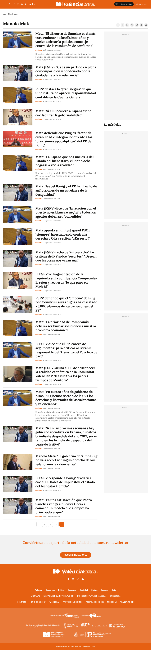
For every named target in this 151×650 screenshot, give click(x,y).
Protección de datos (72, 602)
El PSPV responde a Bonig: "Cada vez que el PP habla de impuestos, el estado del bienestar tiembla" (65, 482)
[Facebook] (118, 25)
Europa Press (47, 79)
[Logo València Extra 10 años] (75, 574)
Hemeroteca (114, 596)
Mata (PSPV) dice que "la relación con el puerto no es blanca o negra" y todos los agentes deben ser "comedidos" (65, 212)
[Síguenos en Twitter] (18, 4)
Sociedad (84, 590)
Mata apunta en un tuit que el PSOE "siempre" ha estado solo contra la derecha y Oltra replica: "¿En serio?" (62, 234)
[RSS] (25, 4)
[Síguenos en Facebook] (14, 4)
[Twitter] (122, 25)
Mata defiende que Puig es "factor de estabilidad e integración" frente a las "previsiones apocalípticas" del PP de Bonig (63, 139)
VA (30, 4)
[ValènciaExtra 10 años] (75, 4)
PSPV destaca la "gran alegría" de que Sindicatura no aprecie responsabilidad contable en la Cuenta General (65, 93)
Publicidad (112, 602)
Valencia (38, 590)
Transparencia (127, 602)
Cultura (94, 590)
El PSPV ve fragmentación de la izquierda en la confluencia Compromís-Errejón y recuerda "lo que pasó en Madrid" (66, 280)
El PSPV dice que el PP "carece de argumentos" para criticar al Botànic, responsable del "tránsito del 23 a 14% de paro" (66, 350)
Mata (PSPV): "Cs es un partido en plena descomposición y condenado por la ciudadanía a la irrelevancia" (65, 71)
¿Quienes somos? (38, 602)
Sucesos (104, 590)
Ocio (114, 590)
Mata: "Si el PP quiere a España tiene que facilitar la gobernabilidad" (63, 113)
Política (61, 590)
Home (4, 14)
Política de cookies (95, 602)
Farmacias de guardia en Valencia (59, 596)
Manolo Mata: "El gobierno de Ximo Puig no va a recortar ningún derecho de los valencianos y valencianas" (66, 460)
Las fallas (35, 596)
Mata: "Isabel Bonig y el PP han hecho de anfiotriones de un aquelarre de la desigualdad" (66, 190)
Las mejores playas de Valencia (91, 596)
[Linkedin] (127, 25)
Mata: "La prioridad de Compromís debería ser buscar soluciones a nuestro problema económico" (65, 326)
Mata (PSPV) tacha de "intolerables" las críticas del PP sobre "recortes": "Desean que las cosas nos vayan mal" (65, 256)
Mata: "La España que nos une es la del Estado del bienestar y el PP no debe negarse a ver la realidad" (64, 161)
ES (35, 4)
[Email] (141, 25)
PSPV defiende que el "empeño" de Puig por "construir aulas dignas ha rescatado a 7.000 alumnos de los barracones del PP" (66, 304)
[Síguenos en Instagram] (22, 4)
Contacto (21, 602)
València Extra (48, 50)
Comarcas (50, 590)
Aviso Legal (54, 602)
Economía (72, 590)
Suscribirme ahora (75, 555)
